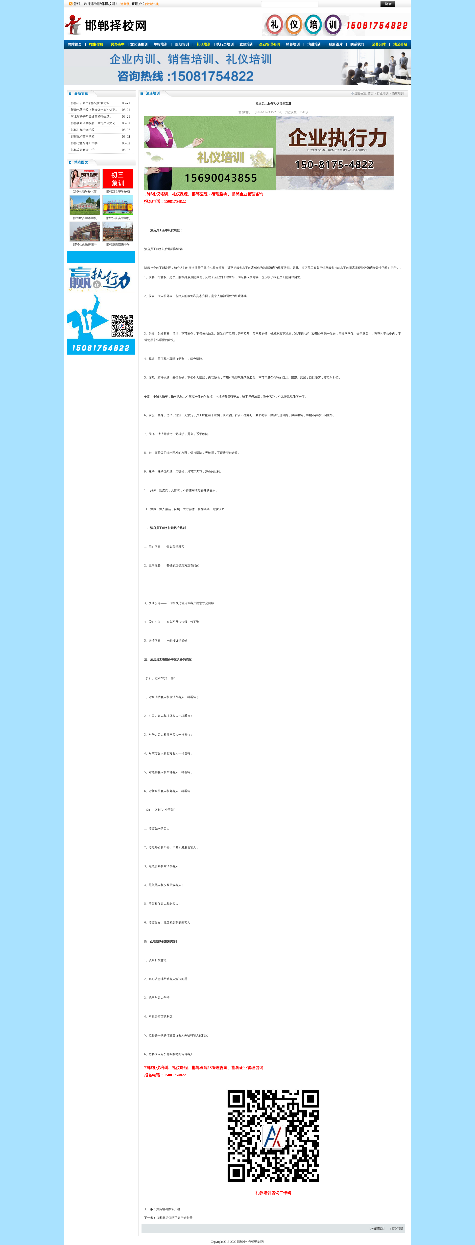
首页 (371, 93)
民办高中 (118, 44)
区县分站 (379, 44)
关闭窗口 (377, 1228)
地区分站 (400, 44)
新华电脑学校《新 (85, 191)
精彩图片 (336, 44)
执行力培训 (225, 44)
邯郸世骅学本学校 (83, 130)
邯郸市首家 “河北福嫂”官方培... (91, 103)
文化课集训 (139, 44)
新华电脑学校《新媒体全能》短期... (94, 110)
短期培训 (182, 44)
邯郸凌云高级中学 (83, 150)
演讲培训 (314, 44)
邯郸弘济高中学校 (83, 136)
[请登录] (124, 4)
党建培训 (246, 44)
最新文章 (81, 93)
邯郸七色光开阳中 (85, 244)
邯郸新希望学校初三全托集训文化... (94, 123)
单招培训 (160, 44)
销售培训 (293, 44)
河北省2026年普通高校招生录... (91, 116)
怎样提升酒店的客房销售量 (174, 1218)
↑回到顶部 (396, 1228)
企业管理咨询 (269, 44)
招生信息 (96, 44)
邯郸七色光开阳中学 (84, 143)
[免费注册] (152, 4)
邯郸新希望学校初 (118, 191)
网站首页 (75, 44)
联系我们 (357, 44)
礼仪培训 (204, 44)
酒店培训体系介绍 (168, 1209)
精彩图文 (81, 162)
